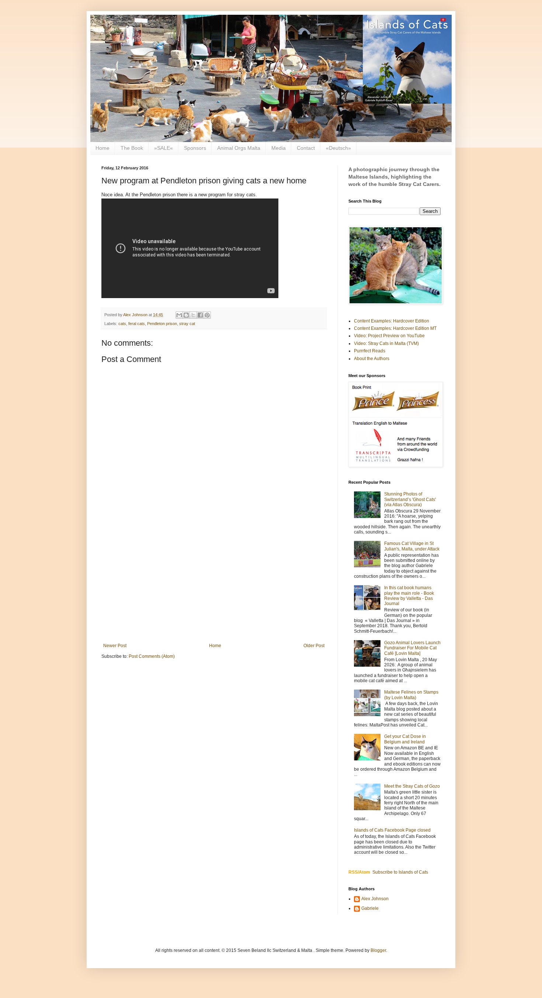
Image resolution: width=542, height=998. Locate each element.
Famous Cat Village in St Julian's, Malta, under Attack (411, 546)
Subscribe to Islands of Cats (400, 872)
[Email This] (179, 315)
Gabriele (370, 908)
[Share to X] (193, 315)
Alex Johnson (375, 898)
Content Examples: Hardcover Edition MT (395, 328)
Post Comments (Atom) (152, 656)
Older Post (313, 645)
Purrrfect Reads (369, 350)
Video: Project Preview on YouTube (389, 335)
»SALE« (163, 148)
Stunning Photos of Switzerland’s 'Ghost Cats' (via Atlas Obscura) (410, 499)
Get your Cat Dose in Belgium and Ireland (405, 739)
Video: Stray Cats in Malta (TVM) (386, 343)
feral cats (136, 323)
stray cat (187, 323)
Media (278, 148)
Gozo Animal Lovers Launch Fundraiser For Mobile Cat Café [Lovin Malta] (412, 648)
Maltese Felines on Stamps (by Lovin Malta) (411, 695)
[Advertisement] (213, 582)
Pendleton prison (162, 323)
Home (102, 148)
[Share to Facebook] (200, 315)
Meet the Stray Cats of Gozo (412, 786)
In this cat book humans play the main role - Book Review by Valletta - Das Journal (409, 595)
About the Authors (371, 358)
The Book (132, 148)
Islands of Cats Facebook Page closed (392, 830)
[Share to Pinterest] (207, 315)
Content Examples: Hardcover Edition (391, 321)
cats (122, 323)
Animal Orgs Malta (238, 148)
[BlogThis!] (186, 315)
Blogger (378, 950)
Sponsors (195, 148)
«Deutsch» (338, 148)
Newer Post (114, 645)
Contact (306, 148)
